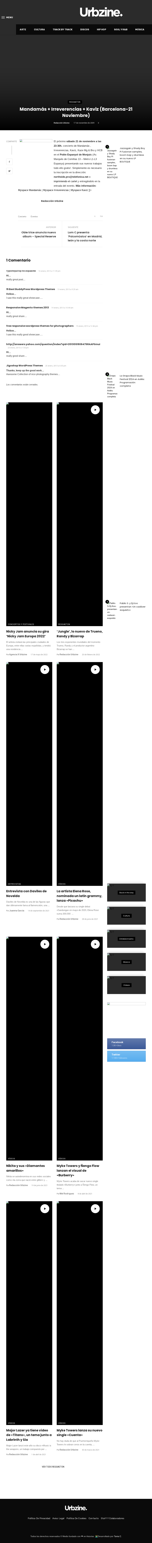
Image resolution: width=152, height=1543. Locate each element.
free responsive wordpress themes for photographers (39, 326)
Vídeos (61, 884)
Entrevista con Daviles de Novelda (26, 893)
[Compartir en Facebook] (9, 162)
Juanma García (16, 910)
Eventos (34, 216)
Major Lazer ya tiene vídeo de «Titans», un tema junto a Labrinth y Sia (29, 1435)
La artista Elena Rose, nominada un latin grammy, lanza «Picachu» (79, 896)
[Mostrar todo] (126, 893)
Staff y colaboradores (112, 1518)
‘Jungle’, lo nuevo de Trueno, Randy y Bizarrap (80, 633)
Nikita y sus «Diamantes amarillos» (25, 1168)
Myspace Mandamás (29, 190)
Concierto (22, 216)
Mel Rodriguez (67, 1193)
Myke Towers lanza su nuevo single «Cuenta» (79, 1432)
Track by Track (62, 29)
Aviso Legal (58, 1518)
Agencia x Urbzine (18, 654)
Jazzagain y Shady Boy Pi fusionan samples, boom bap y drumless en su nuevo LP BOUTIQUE (132, 155)
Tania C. (118, 1536)
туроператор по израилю (21, 271)
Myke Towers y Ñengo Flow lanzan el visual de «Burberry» (78, 1170)
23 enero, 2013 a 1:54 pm (18, 348)
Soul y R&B (120, 29)
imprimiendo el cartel (65, 181)
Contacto (94, 1518)
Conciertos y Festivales (21, 624)
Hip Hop (101, 29)
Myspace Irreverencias (56, 190)
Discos (84, 29)
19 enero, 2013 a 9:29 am (67, 289)
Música (139, 29)
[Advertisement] (129, 853)
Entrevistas (14, 884)
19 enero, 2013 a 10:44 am (62, 308)
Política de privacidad (39, 1518)
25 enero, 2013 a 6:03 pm (55, 366)
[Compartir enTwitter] (9, 171)
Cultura (39, 29)
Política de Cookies (76, 1518)
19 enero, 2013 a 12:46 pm (87, 326)
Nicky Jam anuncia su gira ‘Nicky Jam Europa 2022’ (27, 633)
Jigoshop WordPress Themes (24, 365)
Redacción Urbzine (61, 123)
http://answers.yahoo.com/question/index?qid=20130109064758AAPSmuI (53, 344)
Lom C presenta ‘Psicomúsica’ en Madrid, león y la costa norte (85, 236)
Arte (23, 29)
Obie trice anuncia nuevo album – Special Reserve (38, 234)
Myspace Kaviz (79, 190)
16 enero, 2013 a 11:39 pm (49, 271)
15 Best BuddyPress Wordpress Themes (30, 289)
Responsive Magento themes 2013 (27, 307)
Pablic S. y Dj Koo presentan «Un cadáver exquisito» (132, 607)
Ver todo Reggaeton (53, 1467)
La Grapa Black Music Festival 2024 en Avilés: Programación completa (132, 380)
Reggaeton (74, 102)
